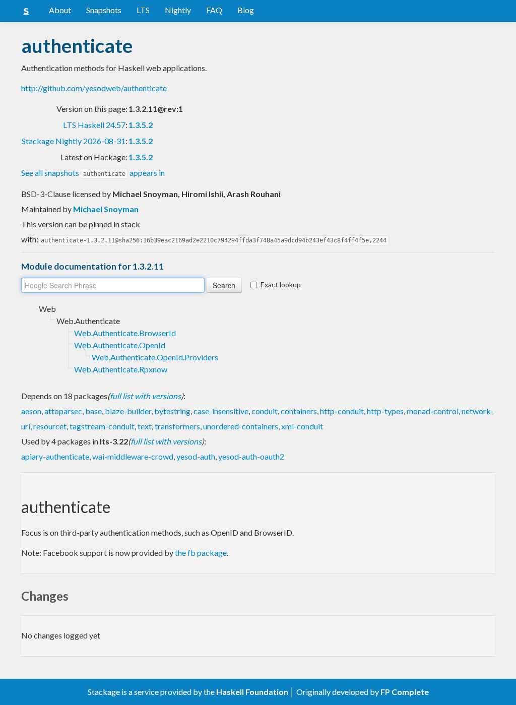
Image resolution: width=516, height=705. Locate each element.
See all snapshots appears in (93, 172)
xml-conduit (302, 426)
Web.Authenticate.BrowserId (125, 333)
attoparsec (63, 411)
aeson (31, 411)
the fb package (201, 552)
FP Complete (404, 691)
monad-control (433, 411)
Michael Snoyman (106, 209)
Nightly (178, 10)
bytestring (172, 411)
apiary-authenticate (55, 456)
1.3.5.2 (140, 125)
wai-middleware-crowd (132, 456)
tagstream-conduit (102, 426)
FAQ (214, 10)
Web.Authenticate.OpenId (119, 345)
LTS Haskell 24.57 (94, 125)
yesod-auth (195, 456)
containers (299, 411)
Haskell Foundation (252, 691)
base (93, 411)
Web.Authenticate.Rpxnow (120, 369)
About (60, 10)
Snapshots (103, 10)
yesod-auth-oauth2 (251, 456)
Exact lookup (281, 284)
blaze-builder (128, 411)
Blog (245, 10)
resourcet (50, 426)
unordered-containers (240, 426)
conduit (264, 411)
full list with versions (145, 396)
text (145, 426)
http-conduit (342, 411)
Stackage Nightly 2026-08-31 (73, 141)
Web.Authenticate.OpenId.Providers (155, 357)
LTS (143, 10)
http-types (385, 411)
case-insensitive (221, 411)
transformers (177, 426)
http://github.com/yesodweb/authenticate (94, 88)
